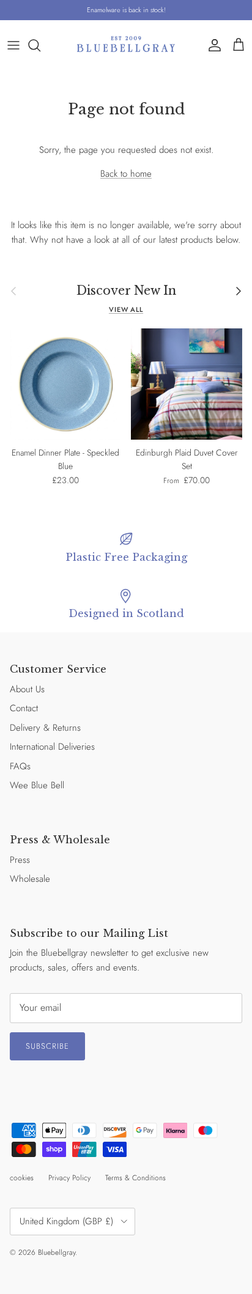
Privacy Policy (69, 1177)
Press (20, 860)
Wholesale (30, 878)
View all (126, 309)
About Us (27, 689)
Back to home (126, 173)
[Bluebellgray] (126, 45)
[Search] (40, 45)
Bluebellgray (56, 1252)
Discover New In (126, 291)
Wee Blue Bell (37, 785)
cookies (22, 1177)
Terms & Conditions (135, 1177)
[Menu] (13, 45)
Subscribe (47, 1046)
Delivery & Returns (45, 727)
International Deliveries (52, 746)
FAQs (20, 766)
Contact (24, 708)
